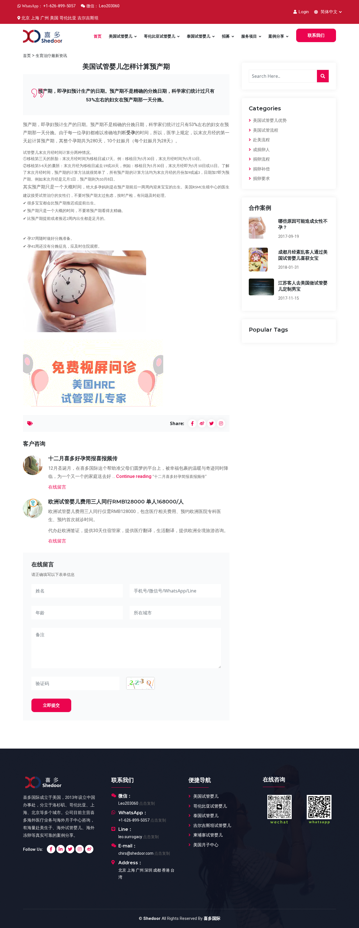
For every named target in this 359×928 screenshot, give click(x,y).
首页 (98, 36)
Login (303, 11)
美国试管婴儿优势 (269, 120)
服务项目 (249, 36)
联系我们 (316, 35)
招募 (226, 36)
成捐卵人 (261, 149)
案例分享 (276, 36)
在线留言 (57, 487)
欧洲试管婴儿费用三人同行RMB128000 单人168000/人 (116, 501)
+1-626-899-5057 (133, 820)
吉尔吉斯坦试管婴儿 (212, 825)
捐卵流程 (261, 159)
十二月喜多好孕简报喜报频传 (83, 458)
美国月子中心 (205, 844)
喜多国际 (212, 918)
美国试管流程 (265, 130)
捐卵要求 (261, 178)
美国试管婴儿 (120, 36)
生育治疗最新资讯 (51, 55)
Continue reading (161, 476)
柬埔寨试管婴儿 (208, 835)
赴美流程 (261, 139)
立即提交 (51, 705)
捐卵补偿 (261, 169)
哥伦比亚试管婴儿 (159, 36)
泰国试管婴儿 (198, 36)
